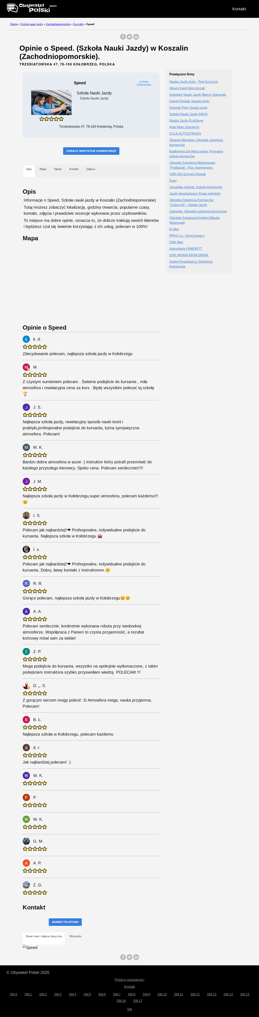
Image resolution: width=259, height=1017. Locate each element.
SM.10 (162, 994)
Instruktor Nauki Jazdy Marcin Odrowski (197, 95)
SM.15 (244, 994)
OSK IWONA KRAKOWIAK (188, 255)
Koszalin (78, 24)
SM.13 (211, 994)
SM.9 (146, 994)
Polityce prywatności (129, 980)
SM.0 (13, 994)
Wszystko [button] (75, 936)
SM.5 (87, 994)
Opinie (14, 24)
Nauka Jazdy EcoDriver (186, 121)
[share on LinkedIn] (136, 39)
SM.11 (178, 994)
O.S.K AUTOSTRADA (185, 134)
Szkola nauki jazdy (32, 24)
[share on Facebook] (123, 39)
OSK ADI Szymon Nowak (187, 174)
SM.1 (28, 994)
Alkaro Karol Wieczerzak (187, 88)
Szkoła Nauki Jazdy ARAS (188, 114)
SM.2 (43, 994)
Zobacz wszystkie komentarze (91, 151)
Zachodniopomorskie (58, 24)
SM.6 (102, 994)
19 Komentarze (144, 84)
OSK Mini (176, 242)
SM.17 (137, 1001)
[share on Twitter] (129, 39)
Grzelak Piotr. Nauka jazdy (188, 108)
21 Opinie (144, 81)
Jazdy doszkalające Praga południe (195, 193)
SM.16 (121, 1001)
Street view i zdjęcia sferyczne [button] (44, 936)
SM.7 (117, 994)
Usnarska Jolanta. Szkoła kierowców (195, 187)
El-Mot (174, 229)
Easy (173, 181)
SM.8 (131, 994)
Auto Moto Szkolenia (184, 127)
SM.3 (58, 994)
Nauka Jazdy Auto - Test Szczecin (193, 82)
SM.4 (72, 994)
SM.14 (228, 994)
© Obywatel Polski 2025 (27, 972)
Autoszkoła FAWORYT (185, 249)
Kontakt (239, 9)
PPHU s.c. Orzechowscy (187, 236)
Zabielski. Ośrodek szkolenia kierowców (198, 211)
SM (129, 1009)
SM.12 (195, 994)
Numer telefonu (65, 922)
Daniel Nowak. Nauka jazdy (189, 101)
